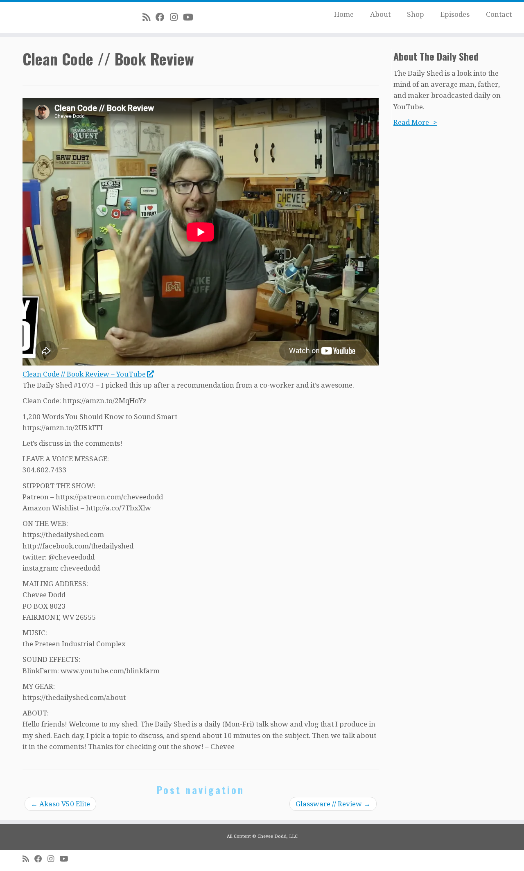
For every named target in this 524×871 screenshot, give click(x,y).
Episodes (455, 14)
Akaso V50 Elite (60, 804)
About (380, 14)
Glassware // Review (333, 804)
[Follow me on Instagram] (176, 17)
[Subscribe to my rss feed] (149, 17)
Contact (499, 14)
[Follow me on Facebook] (163, 17)
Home (344, 14)
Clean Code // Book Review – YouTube (84, 374)
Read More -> (415, 122)
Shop (415, 14)
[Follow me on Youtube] (191, 17)
